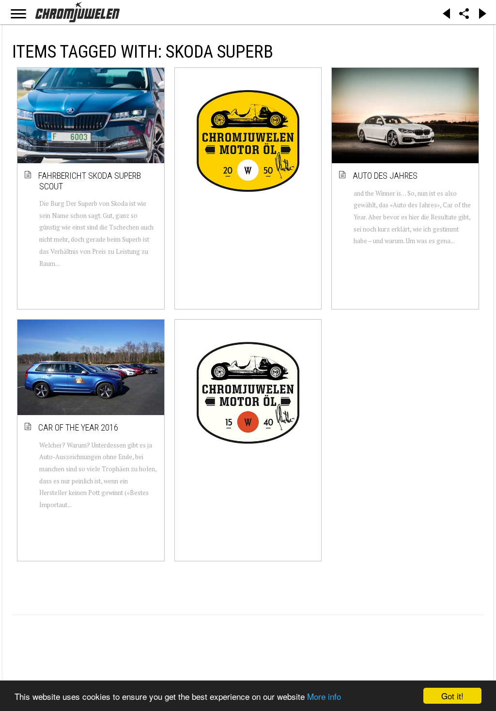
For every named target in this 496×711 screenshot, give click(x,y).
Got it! (452, 696)
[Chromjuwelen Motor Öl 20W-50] (248, 141)
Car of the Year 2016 (78, 427)
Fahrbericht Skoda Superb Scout (90, 180)
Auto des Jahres (386, 175)
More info (324, 696)
